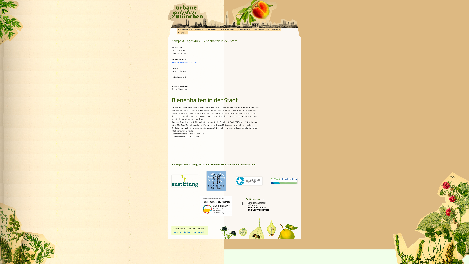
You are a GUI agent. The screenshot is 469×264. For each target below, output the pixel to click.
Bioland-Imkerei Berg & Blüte (185, 62)
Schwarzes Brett (261, 29)
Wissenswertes (244, 29)
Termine (276, 29)
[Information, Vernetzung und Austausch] (186, 12)
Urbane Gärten (185, 29)
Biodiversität (212, 29)
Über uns (182, 33)
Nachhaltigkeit (228, 29)
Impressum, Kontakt (181, 232)
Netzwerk (199, 29)
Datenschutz (199, 232)
